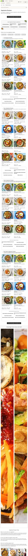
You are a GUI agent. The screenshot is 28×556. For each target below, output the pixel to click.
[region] (7, 525)
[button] (20, 2)
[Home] (1, 5)
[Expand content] (14, 28)
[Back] (2, 38)
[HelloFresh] (2, 1)
